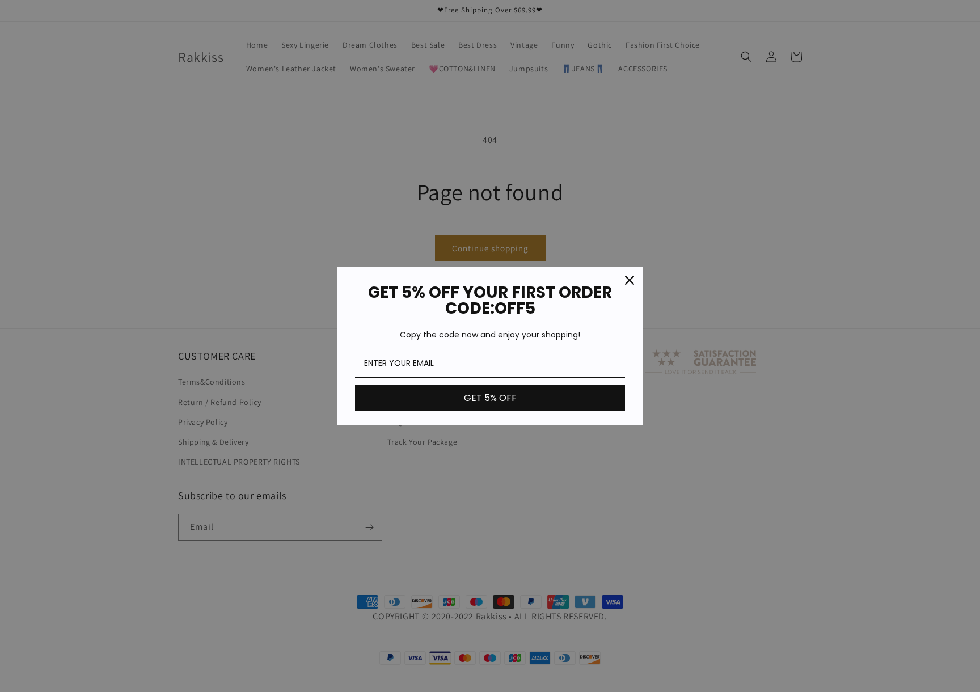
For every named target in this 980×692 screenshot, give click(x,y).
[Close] (629, 280)
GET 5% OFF (490, 397)
